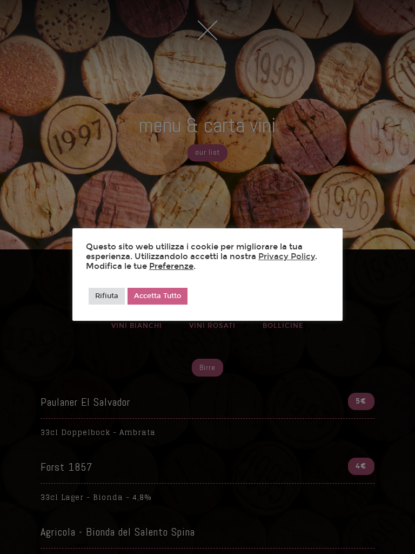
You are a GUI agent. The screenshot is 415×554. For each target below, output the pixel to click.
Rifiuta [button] (106, 296)
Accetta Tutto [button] (157, 296)
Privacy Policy (286, 256)
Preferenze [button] (171, 266)
